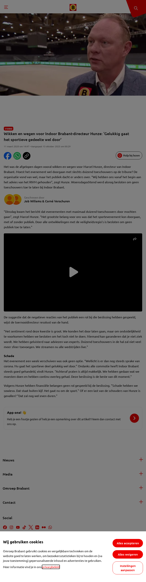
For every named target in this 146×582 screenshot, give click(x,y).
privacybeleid (51, 567)
